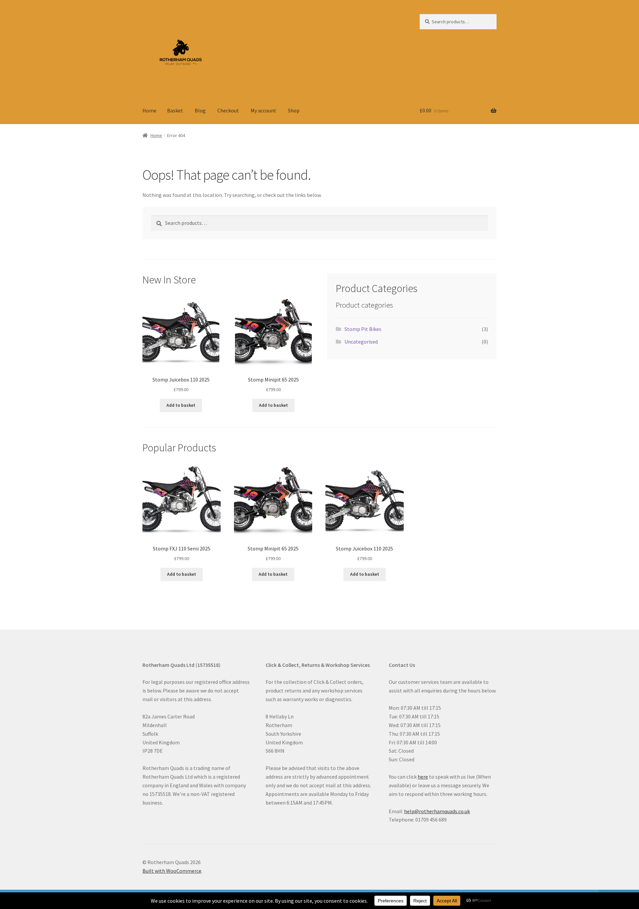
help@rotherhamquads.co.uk (437, 811)
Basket (175, 110)
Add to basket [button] (180, 405)
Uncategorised (361, 341)
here (423, 776)
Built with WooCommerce (171, 870)
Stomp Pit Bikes (362, 329)
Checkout (228, 110)
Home (149, 110)
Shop (294, 110)
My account (263, 110)
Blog (200, 110)
